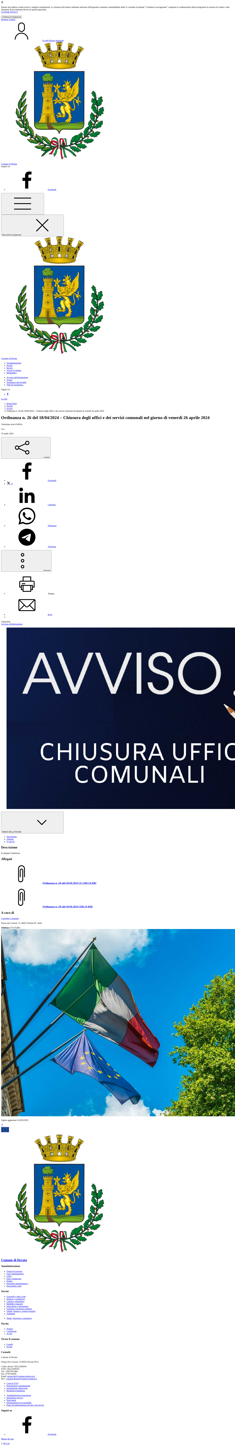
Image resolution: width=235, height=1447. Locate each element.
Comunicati (11, 1331)
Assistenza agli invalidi (16, 382)
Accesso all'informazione (17, 377)
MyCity (6, 1443)
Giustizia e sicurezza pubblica (19, 1309)
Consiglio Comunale (10, 918)
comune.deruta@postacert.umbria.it (21, 1379)
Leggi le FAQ (12, 1383)
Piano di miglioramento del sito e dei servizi (25, 1405)
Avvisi (9, 408)
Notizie (10, 1329)
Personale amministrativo (17, 1283)
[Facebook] (8, 394)
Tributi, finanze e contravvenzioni (21, 1311)
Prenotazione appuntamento (18, 1386)
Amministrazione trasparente (19, 1395)
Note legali (11, 1400)
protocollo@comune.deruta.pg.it (21, 1376)
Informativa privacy (15, 1398)
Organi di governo (14, 1271)
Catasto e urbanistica (15, 1301)
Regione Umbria (8, 19)
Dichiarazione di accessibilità (19, 1403)
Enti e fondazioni (14, 1279)
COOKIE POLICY (9, 12)
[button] (14, 363)
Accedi (4, 399)
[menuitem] (31, 480)
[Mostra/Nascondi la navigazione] (22, 204)
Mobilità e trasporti (15, 1304)
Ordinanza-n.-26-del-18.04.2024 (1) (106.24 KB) (69, 883)
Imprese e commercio (16, 1299)
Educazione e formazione (17, 1306)
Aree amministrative (15, 1274)
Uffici (9, 1276)
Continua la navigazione (11, 17)
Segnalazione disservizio (17, 1388)
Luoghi (10, 1344)
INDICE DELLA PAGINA (12, 832)
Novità (9, 406)
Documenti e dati (14, 1286)
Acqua (9, 380)
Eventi (9, 1347)
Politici (10, 1281)
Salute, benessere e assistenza (19, 1318)
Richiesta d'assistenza (16, 1391)
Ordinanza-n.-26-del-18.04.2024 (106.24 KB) (68, 906)
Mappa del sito (7, 1439)
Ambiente (11, 1314)
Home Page (12, 403)
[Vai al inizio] (2, 1125)
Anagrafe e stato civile (16, 1296)
